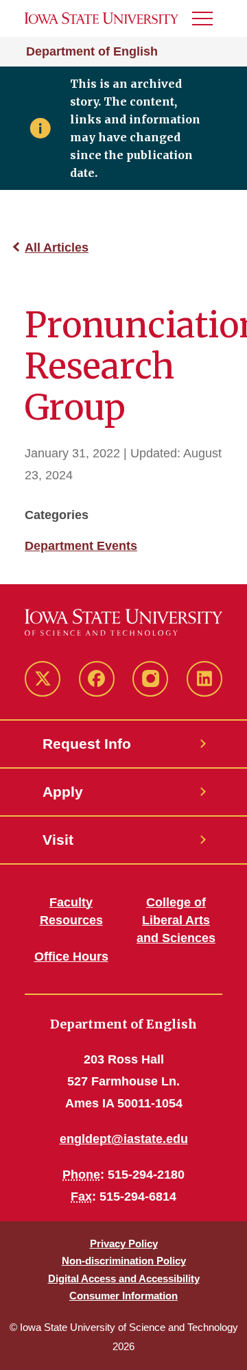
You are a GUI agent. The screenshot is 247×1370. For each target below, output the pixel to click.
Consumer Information (123, 1295)
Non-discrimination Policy (124, 1260)
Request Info (87, 744)
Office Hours (71, 956)
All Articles (57, 247)
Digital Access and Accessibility (124, 1278)
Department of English (92, 51)
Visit (58, 840)
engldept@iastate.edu (124, 1139)
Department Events (81, 546)
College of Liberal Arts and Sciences (176, 920)
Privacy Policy (124, 1243)
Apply (63, 792)
